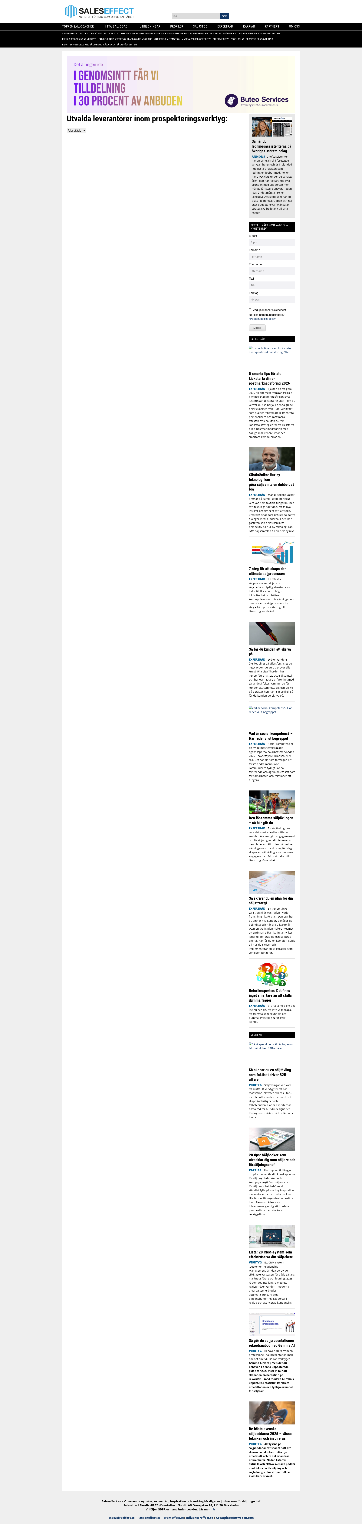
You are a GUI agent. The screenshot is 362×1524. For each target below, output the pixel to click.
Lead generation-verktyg (113, 39)
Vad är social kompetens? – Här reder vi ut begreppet (271, 736)
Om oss (296, 26)
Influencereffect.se (199, 1517)
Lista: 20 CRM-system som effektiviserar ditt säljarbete (271, 1254)
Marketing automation (168, 39)
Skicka (257, 328)
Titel (251, 278)
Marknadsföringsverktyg (197, 39)
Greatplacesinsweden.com (235, 1517)
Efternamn (255, 264)
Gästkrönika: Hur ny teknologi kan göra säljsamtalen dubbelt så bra (271, 482)
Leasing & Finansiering (141, 39)
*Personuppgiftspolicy (262, 318)
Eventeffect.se (173, 1517)
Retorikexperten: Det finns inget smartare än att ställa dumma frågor (270, 995)
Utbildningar (151, 26)
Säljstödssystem (128, 44)
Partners (273, 26)
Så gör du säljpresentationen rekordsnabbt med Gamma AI (272, 1343)
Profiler (178, 26)
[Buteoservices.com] (181, 112)
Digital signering (195, 33)
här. (213, 1509)
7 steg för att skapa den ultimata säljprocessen (267, 571)
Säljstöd (201, 26)
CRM (87, 33)
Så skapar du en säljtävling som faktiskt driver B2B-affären (270, 1074)
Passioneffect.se (149, 1517)
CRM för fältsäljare (103, 33)
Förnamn (254, 249)
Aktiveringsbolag (74, 33)
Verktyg (255, 1085)
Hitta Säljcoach (118, 26)
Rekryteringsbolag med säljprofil (83, 44)
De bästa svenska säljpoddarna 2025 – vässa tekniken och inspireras (270, 1433)
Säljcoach (110, 44)
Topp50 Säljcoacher (79, 26)
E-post (253, 235)
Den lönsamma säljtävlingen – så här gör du (271, 820)
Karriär (250, 26)
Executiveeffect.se (121, 1517)
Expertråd (226, 26)
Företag (253, 292)
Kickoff (239, 33)
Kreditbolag (251, 33)
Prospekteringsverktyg (261, 39)
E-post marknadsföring (220, 33)
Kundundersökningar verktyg (80, 39)
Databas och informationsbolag (165, 33)
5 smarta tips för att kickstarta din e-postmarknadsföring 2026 (270, 378)
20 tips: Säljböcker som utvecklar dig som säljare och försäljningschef (272, 1160)
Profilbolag (239, 39)
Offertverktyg (222, 39)
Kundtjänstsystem (270, 33)
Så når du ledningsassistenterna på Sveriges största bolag (271, 146)
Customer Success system (130, 33)
